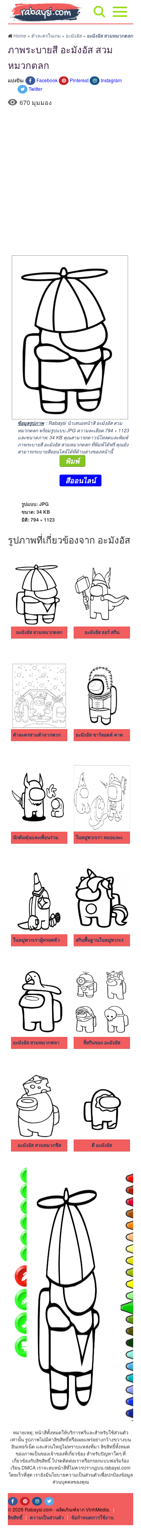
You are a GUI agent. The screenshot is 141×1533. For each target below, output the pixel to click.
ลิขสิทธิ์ (15, 1517)
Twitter (35, 88)
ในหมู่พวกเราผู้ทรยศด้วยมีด (41, 940)
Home (19, 35)
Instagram (111, 80)
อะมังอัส (74, 35)
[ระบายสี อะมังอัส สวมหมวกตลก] (68, 336)
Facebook (47, 80)
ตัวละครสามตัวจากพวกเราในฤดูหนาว (51, 735)
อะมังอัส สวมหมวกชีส (39, 1145)
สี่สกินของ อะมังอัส (101, 1042)
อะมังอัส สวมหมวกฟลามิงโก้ (41, 1042)
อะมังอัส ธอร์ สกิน (102, 632)
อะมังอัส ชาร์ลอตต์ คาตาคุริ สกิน (108, 735)
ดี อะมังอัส (102, 1145)
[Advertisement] (70, 180)
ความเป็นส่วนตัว (47, 1517)
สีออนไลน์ (80, 480)
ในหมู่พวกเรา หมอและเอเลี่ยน (106, 837)
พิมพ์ (72, 461)
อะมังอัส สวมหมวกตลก (39, 632)
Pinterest (79, 80)
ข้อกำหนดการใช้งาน (92, 1517)
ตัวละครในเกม (46, 35)
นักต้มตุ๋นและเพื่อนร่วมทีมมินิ (42, 837)
